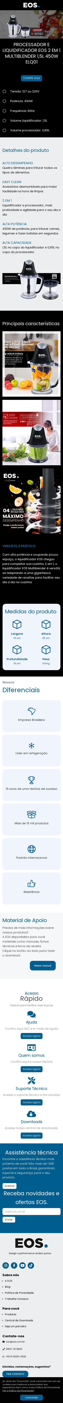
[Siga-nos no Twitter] (31, 1265)
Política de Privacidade (19, 1293)
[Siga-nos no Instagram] (5, 1265)
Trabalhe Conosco (16, 1299)
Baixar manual (42, 965)
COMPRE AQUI (31, 78)
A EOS (8, 1281)
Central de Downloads (19, 1320)
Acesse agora (31, 1036)
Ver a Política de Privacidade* (18, 1390)
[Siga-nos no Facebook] (14, 1265)
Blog (7, 1287)
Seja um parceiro (15, 1326)
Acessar (10, 1186)
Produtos (10, 1314)
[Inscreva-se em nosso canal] (22, 1265)
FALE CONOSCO (15, 1374)
